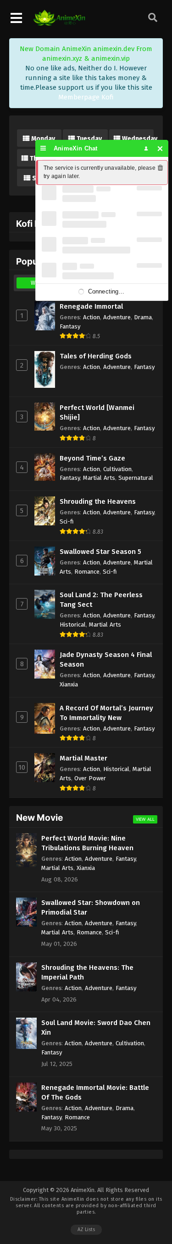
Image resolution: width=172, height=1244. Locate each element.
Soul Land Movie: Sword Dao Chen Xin (95, 1028)
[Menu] (43, 148)
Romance (87, 571)
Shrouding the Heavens (98, 501)
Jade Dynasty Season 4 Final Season (106, 659)
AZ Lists (86, 1229)
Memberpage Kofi (86, 97)
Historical (73, 624)
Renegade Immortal (91, 306)
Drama (143, 317)
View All (145, 819)
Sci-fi (67, 521)
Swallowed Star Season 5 (100, 551)
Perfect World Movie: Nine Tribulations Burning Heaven (87, 843)
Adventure (117, 317)
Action (91, 317)
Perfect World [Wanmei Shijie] (97, 412)
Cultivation (117, 469)
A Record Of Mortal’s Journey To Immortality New (106, 713)
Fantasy (70, 326)
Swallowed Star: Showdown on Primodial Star (90, 907)
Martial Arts (99, 477)
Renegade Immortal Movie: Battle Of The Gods (95, 1092)
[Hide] (160, 148)
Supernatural (135, 477)
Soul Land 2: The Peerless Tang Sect (101, 600)
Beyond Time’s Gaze (92, 458)
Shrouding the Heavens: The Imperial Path (87, 972)
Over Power (90, 778)
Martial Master (83, 758)
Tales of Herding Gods (96, 356)
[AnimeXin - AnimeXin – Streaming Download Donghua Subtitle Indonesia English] (59, 23)
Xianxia (69, 684)
